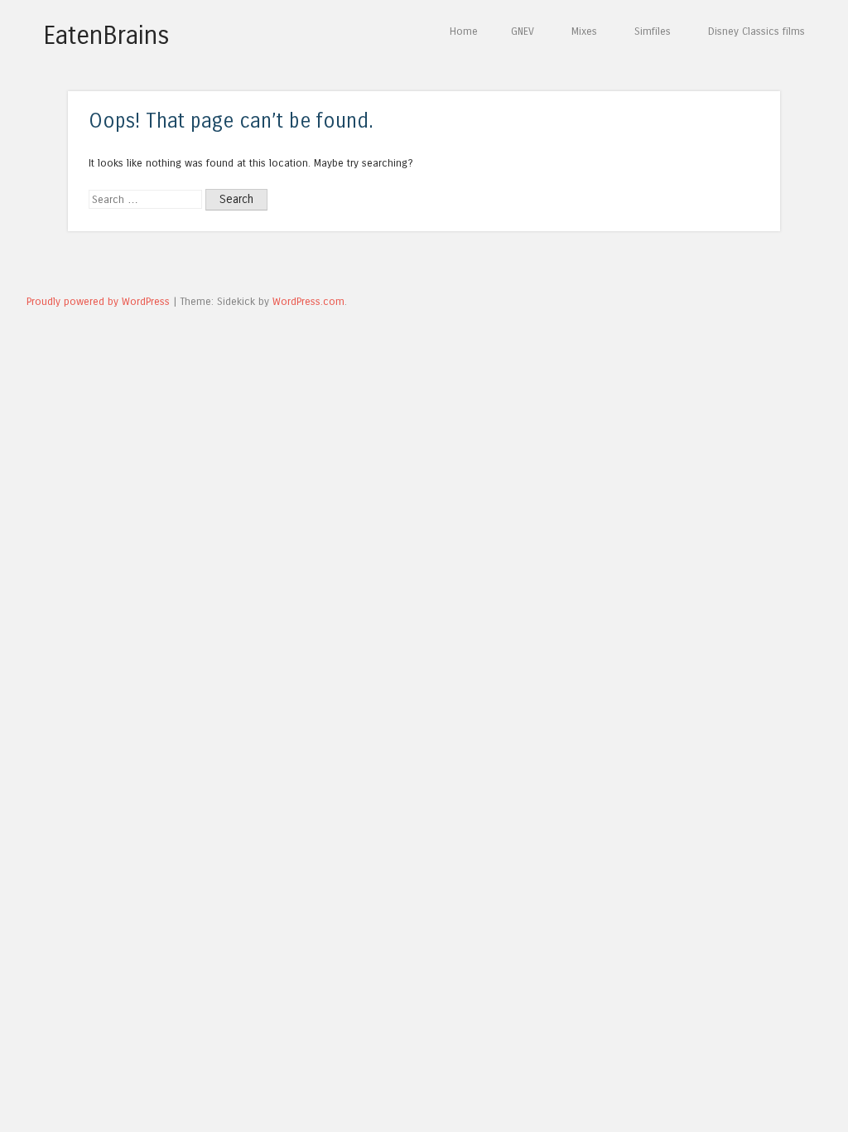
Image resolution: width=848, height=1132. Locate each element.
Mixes (584, 31)
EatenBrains (106, 36)
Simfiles (652, 31)
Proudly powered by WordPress (98, 301)
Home (464, 31)
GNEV (522, 31)
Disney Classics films (756, 31)
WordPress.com (308, 301)
